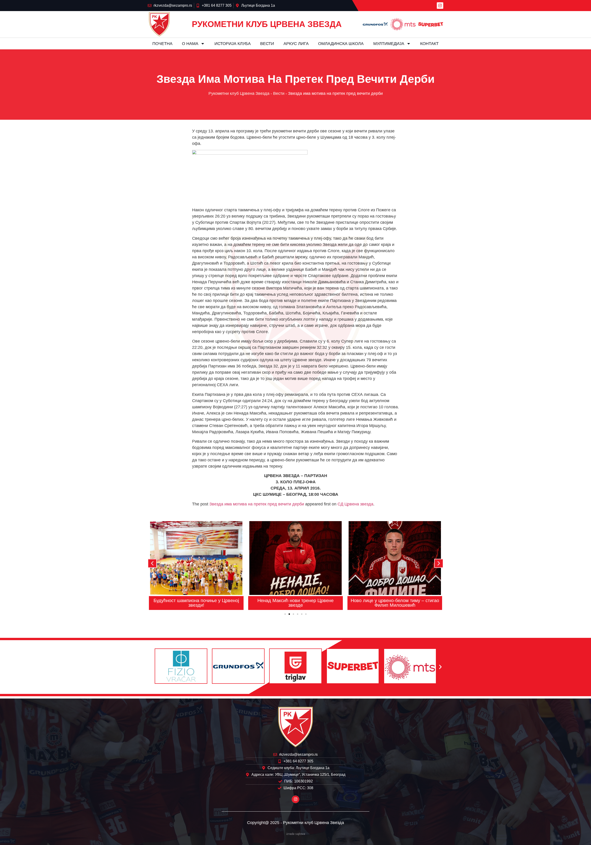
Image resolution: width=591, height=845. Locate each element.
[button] (152, 563)
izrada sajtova (295, 834)
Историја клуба (232, 43)
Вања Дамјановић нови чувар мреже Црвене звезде (395, 603)
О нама (190, 43)
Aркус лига (296, 43)
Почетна (162, 43)
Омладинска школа (341, 43)
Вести (267, 43)
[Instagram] (440, 5)
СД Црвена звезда (355, 504)
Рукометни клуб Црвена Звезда (238, 93)
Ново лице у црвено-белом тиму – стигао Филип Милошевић (295, 603)
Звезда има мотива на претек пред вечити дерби (256, 504)
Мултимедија (388, 43)
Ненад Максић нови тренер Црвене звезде (196, 603)
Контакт (429, 43)
